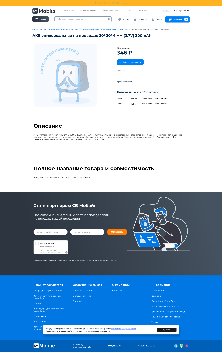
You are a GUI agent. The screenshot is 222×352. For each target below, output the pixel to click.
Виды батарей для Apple (164, 301)
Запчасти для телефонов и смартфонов (47, 297)
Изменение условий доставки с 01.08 (111, 3)
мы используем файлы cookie (123, 329)
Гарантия (129, 11)
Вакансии (156, 296)
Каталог (43, 29)
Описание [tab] (48, 126)
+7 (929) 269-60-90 (146, 346)
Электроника (40, 321)
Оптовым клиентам (110, 11)
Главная (35, 29)
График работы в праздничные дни (169, 311)
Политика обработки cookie (165, 317)
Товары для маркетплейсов (48, 290)
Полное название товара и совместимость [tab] (94, 168)
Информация (160, 285)
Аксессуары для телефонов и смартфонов (63, 29)
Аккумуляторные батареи (90, 29)
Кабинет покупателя (48, 285)
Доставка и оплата (88, 11)
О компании (68, 11)
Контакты (143, 11)
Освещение (40, 316)
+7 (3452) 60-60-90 (181, 11)
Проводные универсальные (113, 29)
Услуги (155, 322)
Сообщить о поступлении (130, 62)
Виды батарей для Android (165, 306)
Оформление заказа (87, 285)
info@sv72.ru (114, 346)
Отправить (117, 232)
